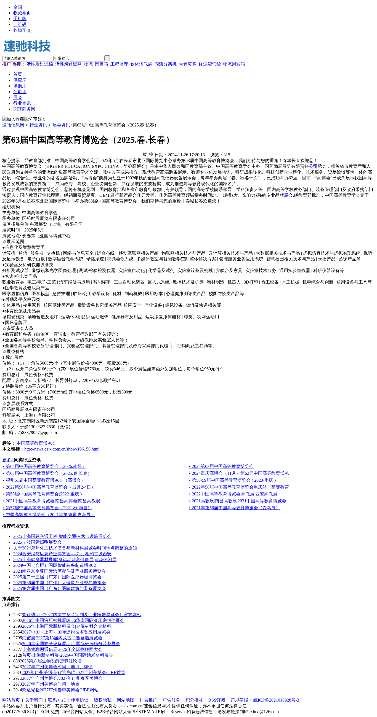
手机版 (19, 18)
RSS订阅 (216, 700)
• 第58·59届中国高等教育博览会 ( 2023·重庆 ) (232, 480)
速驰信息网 (13, 125)
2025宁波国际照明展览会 (37, 542)
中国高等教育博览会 (36, 443)
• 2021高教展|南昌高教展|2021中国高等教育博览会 (237, 500)
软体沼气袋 (141, 64)
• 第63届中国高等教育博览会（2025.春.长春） (47, 473)
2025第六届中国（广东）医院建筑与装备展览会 (59, 588)
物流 (88, 64)
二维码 (19, 24)
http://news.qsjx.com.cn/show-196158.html (61, 449)
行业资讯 (38, 125)
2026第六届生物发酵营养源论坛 (51, 661)
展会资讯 (61, 125)
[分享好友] (35, 119)
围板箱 (101, 64)
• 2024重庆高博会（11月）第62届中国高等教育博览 (239, 473)
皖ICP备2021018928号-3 (276, 700)
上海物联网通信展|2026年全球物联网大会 (62, 649)
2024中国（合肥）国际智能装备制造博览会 (55, 565)
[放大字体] (144, 154)
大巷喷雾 (188, 64)
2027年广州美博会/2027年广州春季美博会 (62, 678)
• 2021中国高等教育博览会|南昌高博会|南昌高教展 (51, 500)
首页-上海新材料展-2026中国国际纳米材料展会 (67, 655)
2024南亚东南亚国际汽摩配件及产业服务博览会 (59, 571)
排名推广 (148, 700)
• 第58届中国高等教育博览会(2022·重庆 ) (42, 494)
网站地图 (125, 700)
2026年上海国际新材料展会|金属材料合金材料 (66, 626)
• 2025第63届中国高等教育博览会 (221, 466)
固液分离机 (166, 64)
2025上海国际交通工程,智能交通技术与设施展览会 (62, 536)
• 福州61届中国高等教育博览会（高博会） (44, 480)
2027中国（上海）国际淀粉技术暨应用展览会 (66, 632)
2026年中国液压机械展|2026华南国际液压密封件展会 (73, 620)
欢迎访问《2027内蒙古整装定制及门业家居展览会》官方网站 (81, 614)
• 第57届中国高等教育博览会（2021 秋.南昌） (47, 507)
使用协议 (80, 700)
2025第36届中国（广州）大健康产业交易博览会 (59, 582)
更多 (8, 459)
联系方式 (57, 700)
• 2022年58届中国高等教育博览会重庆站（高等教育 (239, 487)
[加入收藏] (13, 119)
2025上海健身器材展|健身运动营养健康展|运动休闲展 (64, 559)
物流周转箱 (234, 64)
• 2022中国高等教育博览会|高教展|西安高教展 (233, 494)
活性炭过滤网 (68, 64)
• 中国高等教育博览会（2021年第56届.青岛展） (49, 514)
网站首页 (11, 700)
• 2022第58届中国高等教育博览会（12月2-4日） (49, 487)
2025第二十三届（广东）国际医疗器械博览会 (57, 577)
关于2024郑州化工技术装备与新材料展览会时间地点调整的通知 (75, 548)
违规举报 (239, 700)
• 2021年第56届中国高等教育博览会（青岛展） (234, 507)
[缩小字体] (151, 154)
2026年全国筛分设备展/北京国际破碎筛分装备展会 (71, 643)
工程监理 (119, 64)
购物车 (19, 30)
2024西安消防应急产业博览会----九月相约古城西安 (62, 553)
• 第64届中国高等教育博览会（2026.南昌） (44, 466)
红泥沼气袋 (210, 64)
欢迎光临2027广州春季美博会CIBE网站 (60, 690)
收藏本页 (22, 12)
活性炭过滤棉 (39, 64)
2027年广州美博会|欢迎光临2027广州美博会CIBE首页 (73, 672)
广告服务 (171, 700)
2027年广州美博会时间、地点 (50, 684)
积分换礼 (194, 700)
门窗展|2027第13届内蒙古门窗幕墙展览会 (62, 637)
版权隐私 (102, 700)
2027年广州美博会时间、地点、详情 (57, 666)
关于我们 (34, 700)
